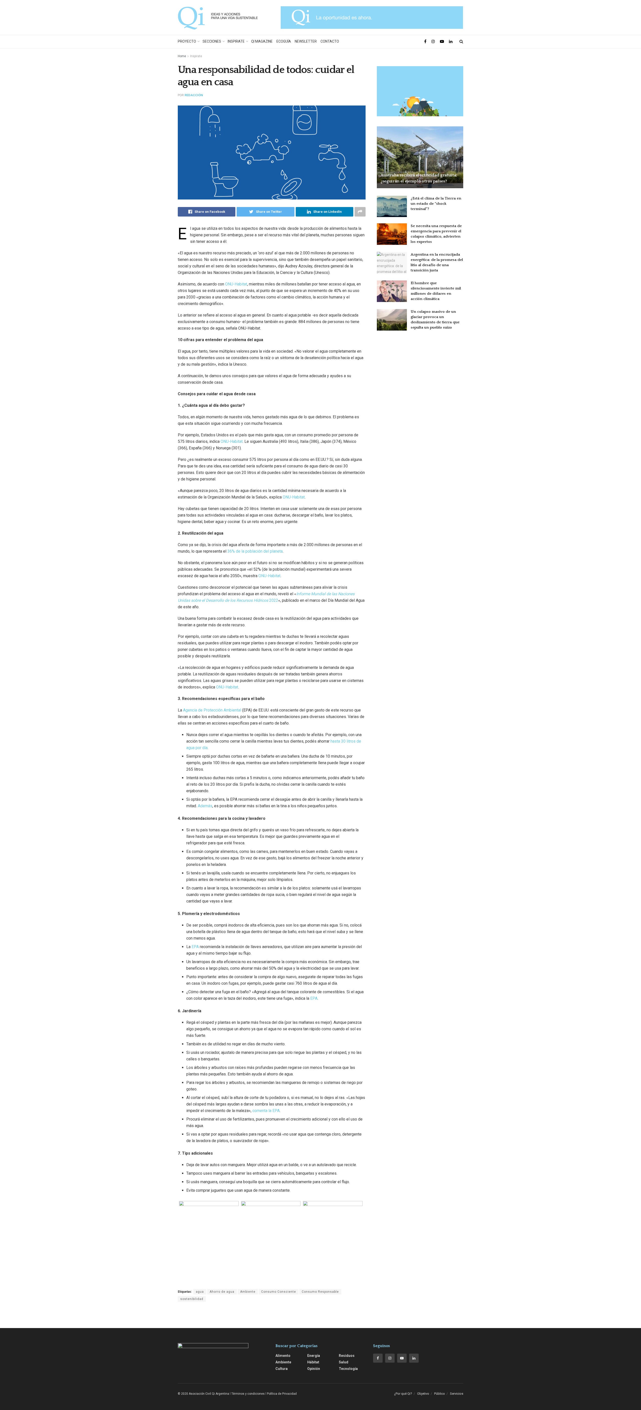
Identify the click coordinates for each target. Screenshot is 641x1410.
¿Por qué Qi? (403, 1393)
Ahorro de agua (222, 1291)
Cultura (281, 1369)
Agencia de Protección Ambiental (212, 710)
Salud (343, 1362)
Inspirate (236, 41)
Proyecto (187, 41)
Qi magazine (262, 41)
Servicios (456, 1393)
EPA (195, 946)
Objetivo (423, 1393)
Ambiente (247, 1291)
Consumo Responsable (320, 1291)
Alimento (282, 1356)
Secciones (212, 41)
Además (205, 805)
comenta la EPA (266, 1110)
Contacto (329, 41)
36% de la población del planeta (255, 551)
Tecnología (348, 1369)
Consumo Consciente (278, 1291)
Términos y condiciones (248, 1393)
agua (200, 1291)
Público (439, 1393)
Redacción (194, 95)
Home (182, 56)
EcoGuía (283, 41)
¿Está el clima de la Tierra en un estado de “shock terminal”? (436, 203)
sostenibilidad (191, 1299)
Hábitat (313, 1362)
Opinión (313, 1369)
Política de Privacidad (282, 1393)
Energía (313, 1356)
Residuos (347, 1356)
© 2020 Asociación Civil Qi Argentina (203, 1393)
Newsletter (306, 41)
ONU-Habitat (236, 284)
